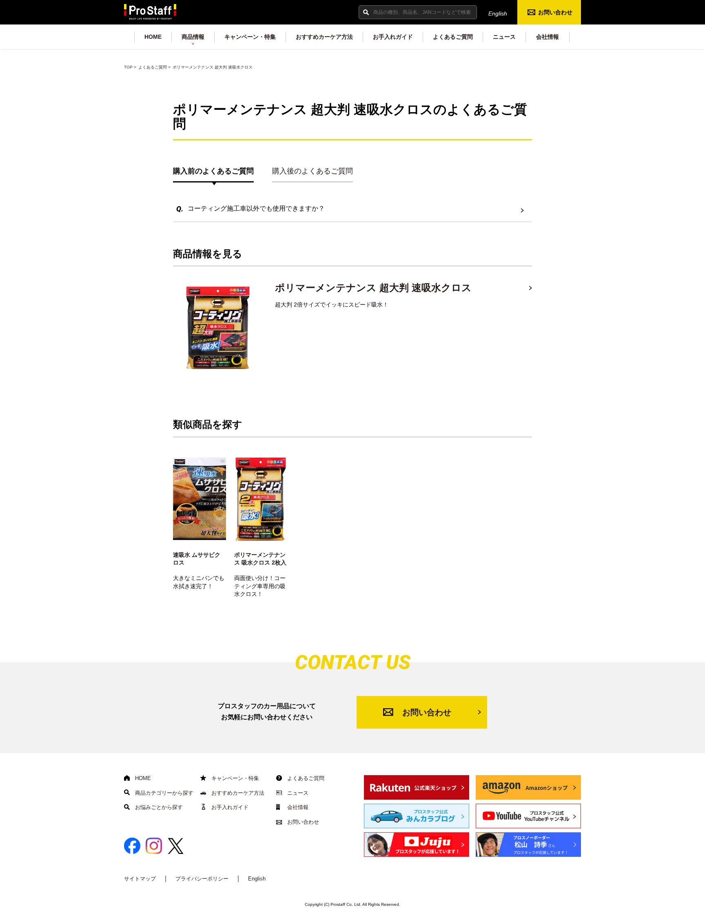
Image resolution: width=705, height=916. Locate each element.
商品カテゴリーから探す (163, 793)
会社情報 (547, 36)
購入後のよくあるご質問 (312, 171)
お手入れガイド (393, 36)
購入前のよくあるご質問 (213, 171)
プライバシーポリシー (201, 879)
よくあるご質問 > (154, 67)
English (497, 13)
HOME (153, 36)
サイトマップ (140, 879)
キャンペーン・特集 (250, 36)
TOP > (130, 67)
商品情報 (193, 36)
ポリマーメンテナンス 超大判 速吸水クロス (373, 287)
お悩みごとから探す (158, 807)
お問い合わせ (555, 12)
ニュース (504, 36)
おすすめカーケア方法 (324, 36)
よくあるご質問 (453, 36)
